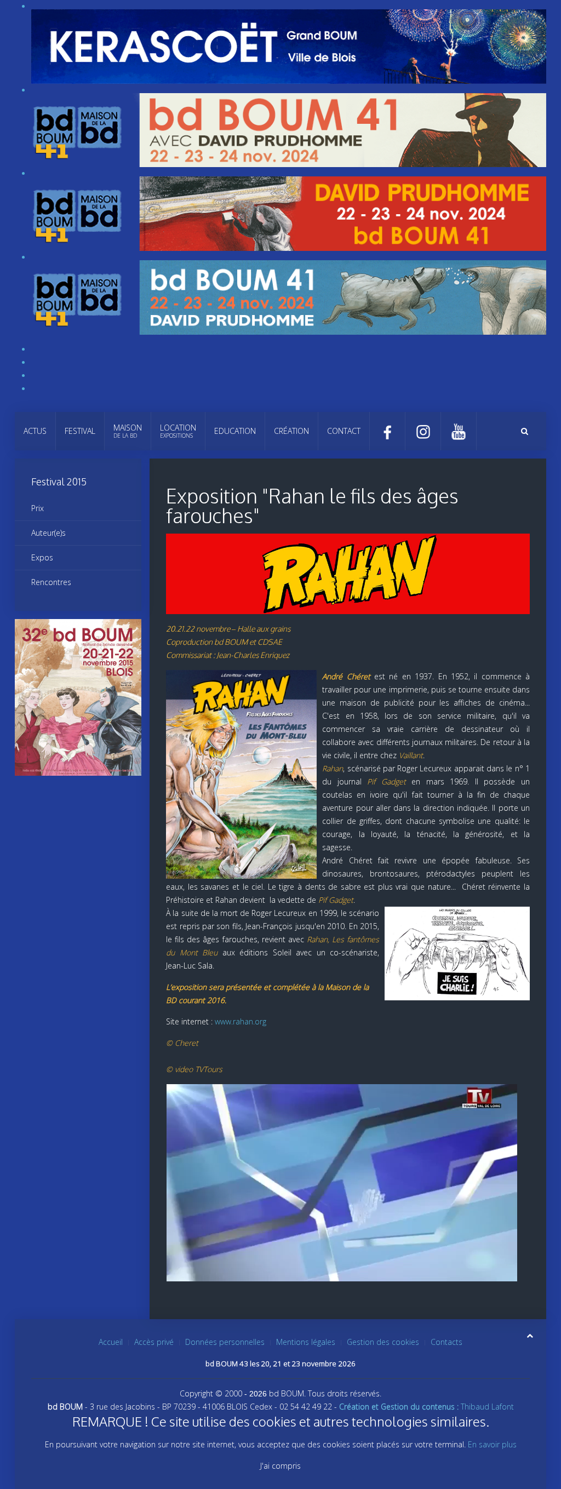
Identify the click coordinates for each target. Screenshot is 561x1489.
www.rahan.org (240, 1021)
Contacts (446, 1342)
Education (235, 431)
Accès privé (154, 1342)
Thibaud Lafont (426, 1406)
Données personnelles (225, 1342)
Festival (80, 431)
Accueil (111, 1342)
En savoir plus (492, 1444)
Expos (42, 557)
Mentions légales (305, 1342)
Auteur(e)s (48, 533)
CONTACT (343, 431)
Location (178, 430)
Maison (127, 430)
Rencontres (51, 582)
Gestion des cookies (383, 1342)
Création (291, 431)
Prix (37, 508)
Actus (35, 431)
